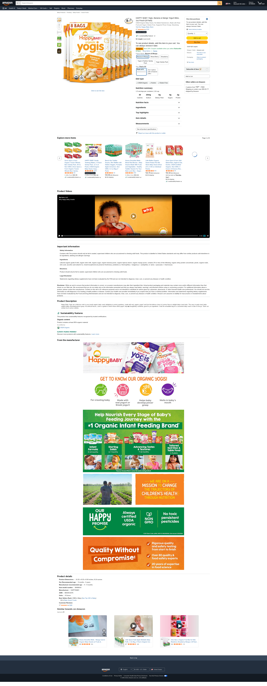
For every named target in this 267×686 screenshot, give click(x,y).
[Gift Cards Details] (47, 8)
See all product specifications (146, 129)
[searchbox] (119, 3)
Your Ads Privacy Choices (156, 676)
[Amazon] (8, 3)
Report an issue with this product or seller (152, 133)
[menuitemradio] (204, 236)
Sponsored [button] (60, 612)
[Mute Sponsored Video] (104, 634)
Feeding (69, 12)
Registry (56, 8)
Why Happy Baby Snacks (67, 199)
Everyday (79, 8)
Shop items (146, 51)
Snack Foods (85, 12)
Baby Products (61, 12)
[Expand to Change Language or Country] (131, 669)
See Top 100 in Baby (89, 598)
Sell (51, 8)
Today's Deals (21, 8)
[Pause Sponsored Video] (104, 631)
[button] (5, 8)
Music (63, 8)
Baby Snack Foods (70, 600)
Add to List (189, 76)
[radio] (59, 19)
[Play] (59, 236)
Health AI (12, 8)
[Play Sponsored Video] (133, 626)
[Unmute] (208, 236)
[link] (73, 165)
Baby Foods (76, 12)
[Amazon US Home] (106, 670)
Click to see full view (97, 91)
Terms (155, 51)
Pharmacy (70, 8)
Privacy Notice (118, 676)
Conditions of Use (107, 676)
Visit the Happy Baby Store (144, 27)
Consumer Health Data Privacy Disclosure (135, 676)
